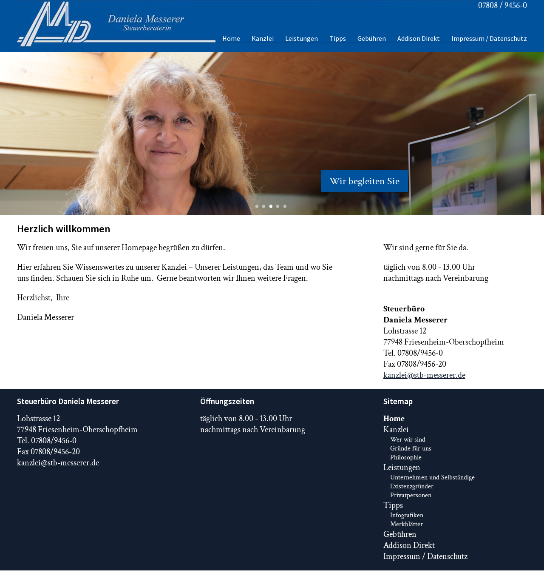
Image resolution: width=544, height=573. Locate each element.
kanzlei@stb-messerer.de (424, 375)
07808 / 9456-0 (502, 5)
